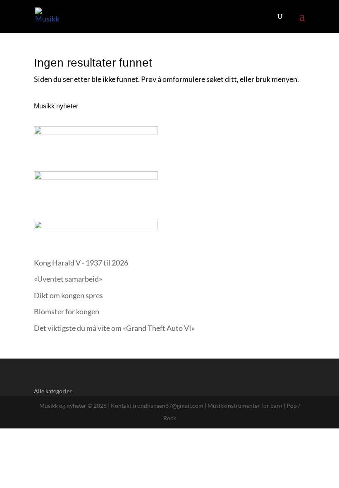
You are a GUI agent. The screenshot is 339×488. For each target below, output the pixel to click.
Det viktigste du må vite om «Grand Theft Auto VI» (114, 328)
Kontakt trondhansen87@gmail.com (157, 405)
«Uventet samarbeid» (68, 278)
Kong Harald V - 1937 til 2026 (81, 262)
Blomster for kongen (66, 311)
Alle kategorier (53, 391)
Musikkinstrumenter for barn (245, 405)
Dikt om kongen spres (68, 295)
